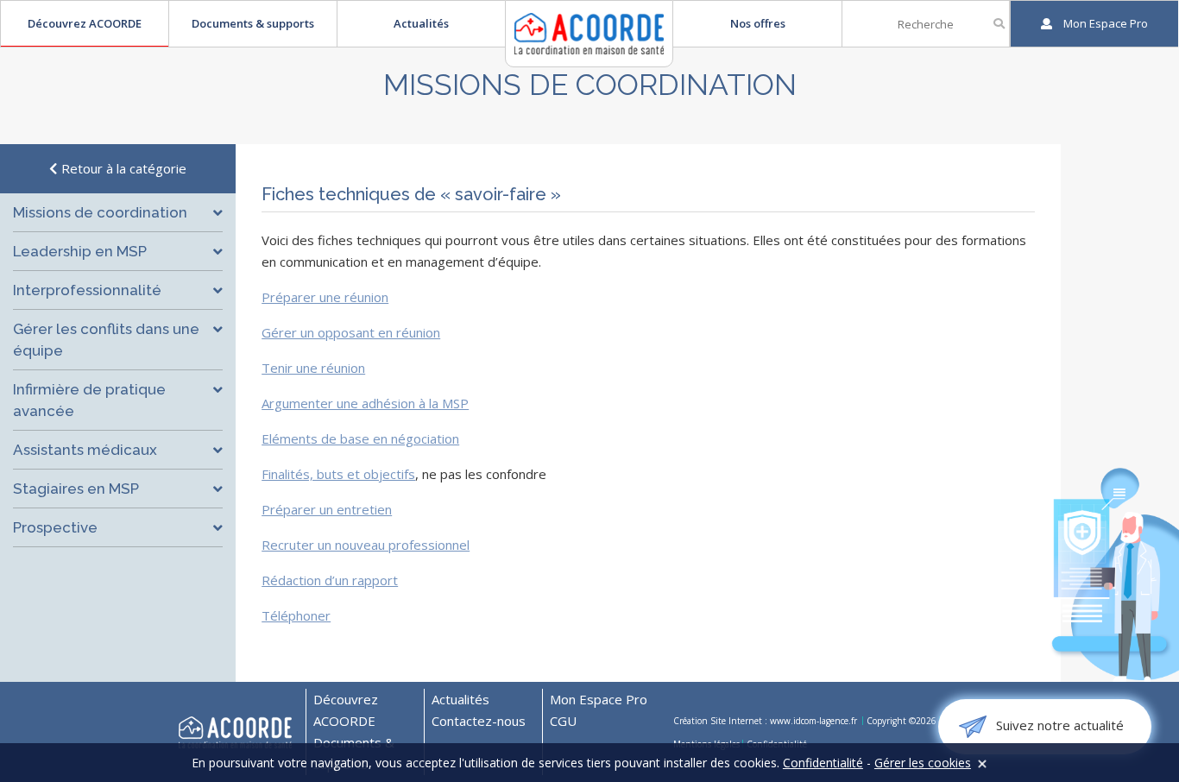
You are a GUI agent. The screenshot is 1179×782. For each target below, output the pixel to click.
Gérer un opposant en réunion (351, 332)
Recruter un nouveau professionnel (366, 544)
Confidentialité (823, 762)
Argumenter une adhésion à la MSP (365, 403)
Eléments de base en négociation (360, 438)
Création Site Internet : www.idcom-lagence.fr (766, 721)
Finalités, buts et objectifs (338, 473)
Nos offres (757, 23)
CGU (563, 720)
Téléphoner (296, 615)
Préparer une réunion (325, 297)
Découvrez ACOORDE (85, 23)
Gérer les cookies (922, 762)
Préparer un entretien (327, 509)
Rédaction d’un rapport (330, 580)
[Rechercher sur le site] (999, 23)
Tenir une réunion (313, 367)
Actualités (421, 23)
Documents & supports (253, 23)
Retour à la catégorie (122, 168)
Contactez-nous (479, 720)
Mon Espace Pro (598, 699)
